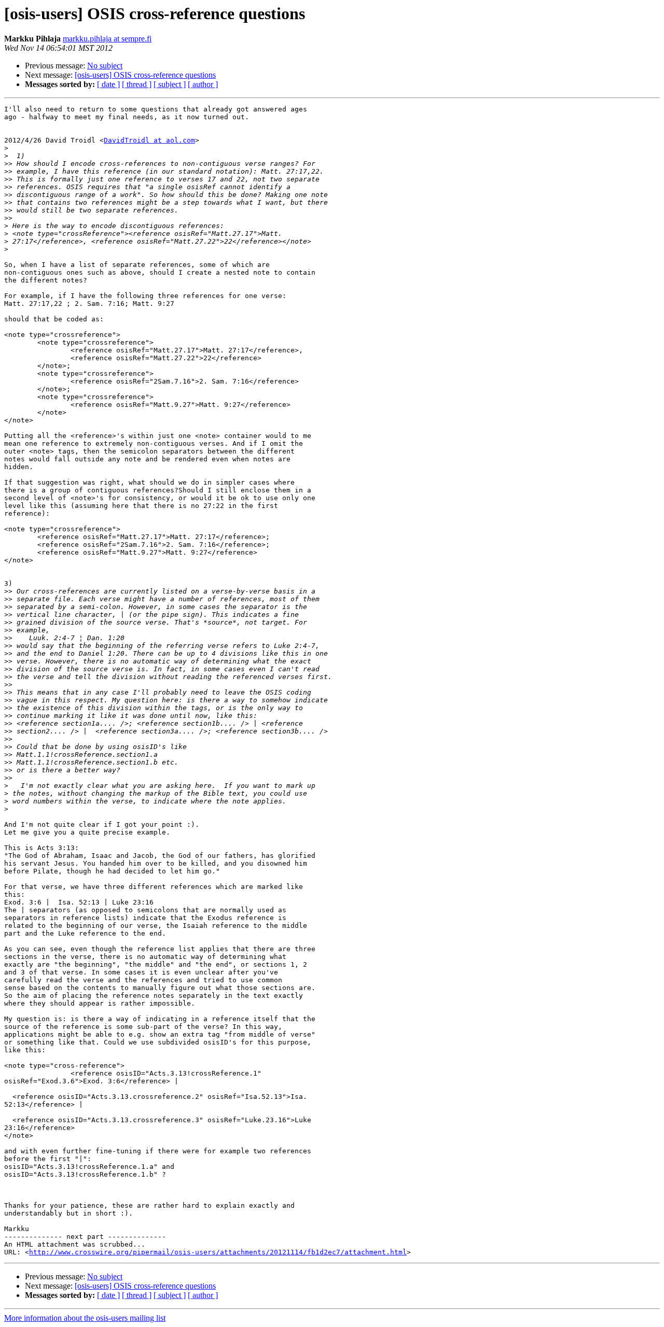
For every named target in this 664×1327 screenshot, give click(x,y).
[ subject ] (170, 84)
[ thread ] (136, 84)
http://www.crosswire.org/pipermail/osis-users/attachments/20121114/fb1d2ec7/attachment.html (218, 1252)
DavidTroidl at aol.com (149, 140)
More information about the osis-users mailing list (84, 1318)
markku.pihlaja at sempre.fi (107, 38)
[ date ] (108, 84)
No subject (104, 65)
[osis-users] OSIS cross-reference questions (145, 74)
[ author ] (203, 84)
